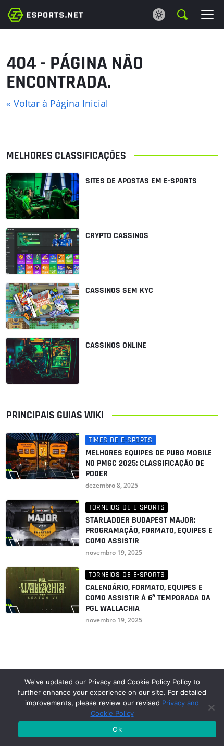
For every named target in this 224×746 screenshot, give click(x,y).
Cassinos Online (115, 345)
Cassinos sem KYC (119, 290)
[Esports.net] (45, 14)
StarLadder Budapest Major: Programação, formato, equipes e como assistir (149, 531)
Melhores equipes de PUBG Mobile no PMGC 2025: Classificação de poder (148, 463)
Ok (117, 729)
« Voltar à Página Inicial (57, 103)
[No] (211, 707)
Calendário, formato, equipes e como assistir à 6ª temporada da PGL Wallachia (147, 598)
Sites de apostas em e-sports (141, 180)
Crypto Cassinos (116, 235)
